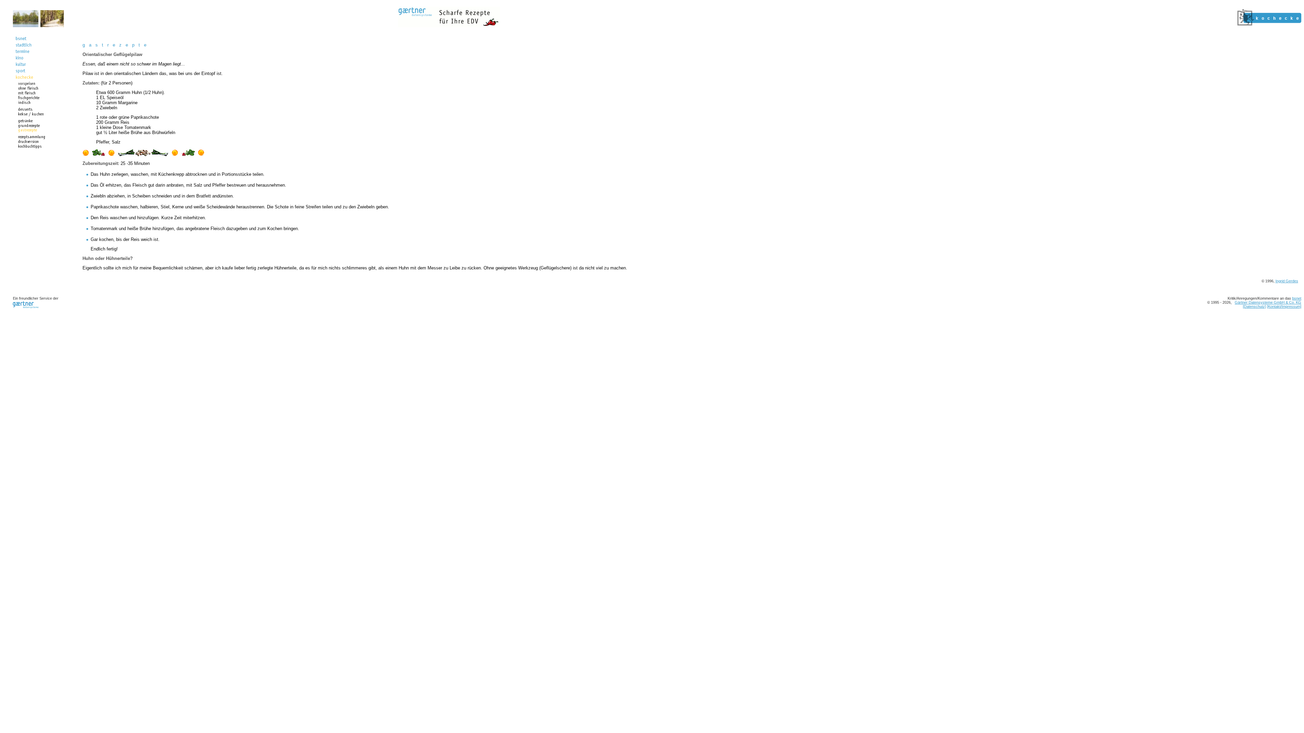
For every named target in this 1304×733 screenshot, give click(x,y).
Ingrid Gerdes (1286, 281)
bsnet (1296, 298)
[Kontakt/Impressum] (1284, 306)
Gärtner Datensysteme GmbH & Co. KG (1268, 302)
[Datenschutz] (1254, 306)
